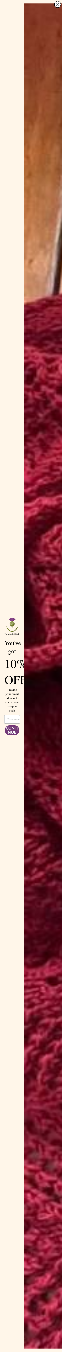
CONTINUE (12, 730)
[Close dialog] (58, 4)
